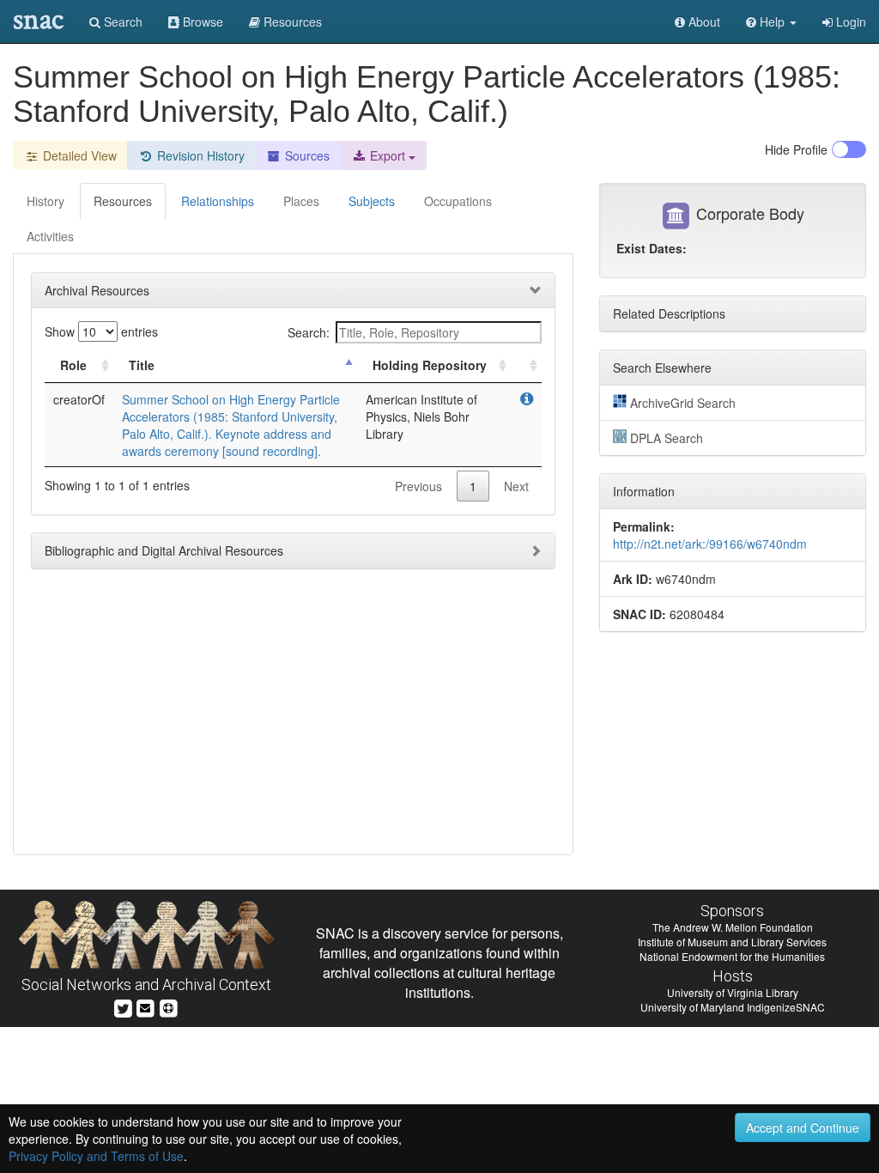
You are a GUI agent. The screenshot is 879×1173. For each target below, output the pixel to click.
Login (849, 21)
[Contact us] (145, 1006)
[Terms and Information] (168, 1006)
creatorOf (79, 399)
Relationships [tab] (217, 201)
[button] (771, 21)
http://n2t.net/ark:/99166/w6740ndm (710, 543)
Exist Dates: (651, 248)
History (45, 201)
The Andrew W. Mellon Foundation (732, 927)
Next (516, 486)
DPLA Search (666, 438)
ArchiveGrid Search (683, 402)
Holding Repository (430, 365)
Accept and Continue (802, 1127)
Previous (418, 486)
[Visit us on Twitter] (123, 1006)
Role (73, 365)
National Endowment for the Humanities (732, 956)
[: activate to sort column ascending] (526, 365)
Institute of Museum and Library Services (732, 941)
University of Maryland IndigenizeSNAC (732, 1007)
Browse (201, 21)
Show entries (101, 331)
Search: (309, 332)
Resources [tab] (123, 201)
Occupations (458, 201)
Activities (50, 236)
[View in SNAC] (526, 399)
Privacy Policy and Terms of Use (96, 1155)
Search (121, 21)
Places (301, 201)
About (702, 21)
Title (142, 365)
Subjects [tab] (372, 201)
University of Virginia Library (732, 992)
